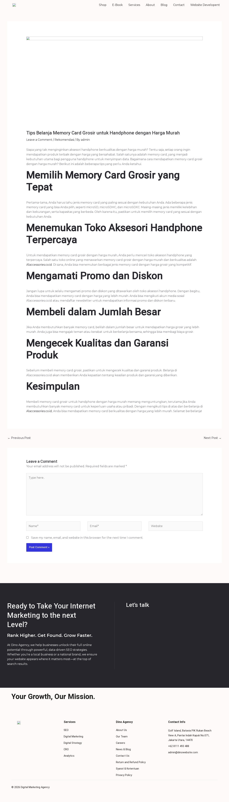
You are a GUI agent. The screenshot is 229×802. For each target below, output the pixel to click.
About (150, 5)
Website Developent (205, 5)
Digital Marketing (73, 736)
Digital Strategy (73, 743)
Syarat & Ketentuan (127, 768)
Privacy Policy (124, 775)
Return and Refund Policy (131, 762)
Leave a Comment (39, 139)
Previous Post (19, 438)
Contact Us (122, 755)
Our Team (122, 736)
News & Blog (123, 749)
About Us (121, 730)
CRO (66, 749)
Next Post (212, 438)
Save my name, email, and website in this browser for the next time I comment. (87, 537)
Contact (179, 5)
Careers (120, 743)
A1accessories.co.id (39, 264)
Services (134, 5)
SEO (66, 730)
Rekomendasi (64, 139)
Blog (164, 5)
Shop (102, 5)
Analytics (69, 755)
